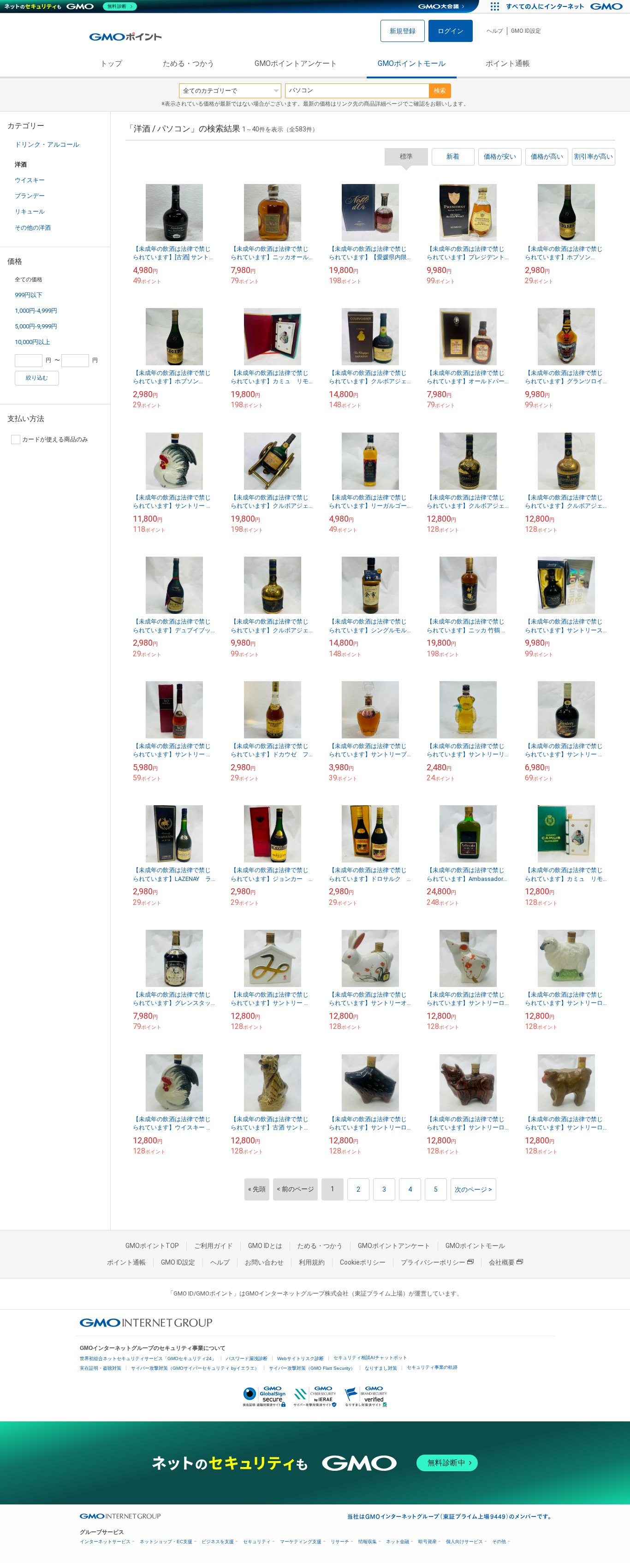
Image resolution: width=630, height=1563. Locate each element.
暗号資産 (427, 1541)
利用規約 (312, 1262)
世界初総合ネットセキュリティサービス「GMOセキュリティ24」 (148, 1358)
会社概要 (502, 1262)
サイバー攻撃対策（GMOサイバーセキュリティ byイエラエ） (195, 1368)
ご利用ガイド (213, 1245)
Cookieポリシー (363, 1262)
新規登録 (403, 31)
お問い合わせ (264, 1262)
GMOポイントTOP (152, 1245)
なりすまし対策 (381, 1368)
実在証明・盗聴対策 (100, 1368)
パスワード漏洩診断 (246, 1358)
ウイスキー (30, 180)
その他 (499, 1541)
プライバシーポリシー (433, 1262)
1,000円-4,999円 (36, 310)
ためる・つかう (188, 63)
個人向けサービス (464, 1541)
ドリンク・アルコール (47, 144)
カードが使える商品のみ (55, 439)
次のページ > (473, 1189)
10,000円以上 (32, 342)
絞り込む (37, 377)
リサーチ (340, 1541)
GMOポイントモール (412, 63)
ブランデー (30, 195)
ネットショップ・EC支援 (166, 1541)
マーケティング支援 (300, 1541)
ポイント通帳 (508, 63)
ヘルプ (495, 31)
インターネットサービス (105, 1541)
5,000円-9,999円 (36, 326)
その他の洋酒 (33, 227)
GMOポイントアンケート (296, 63)
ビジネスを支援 (218, 1541)
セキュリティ (257, 1541)
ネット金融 (397, 1541)
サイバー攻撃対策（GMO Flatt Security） (312, 1368)
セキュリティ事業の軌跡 (432, 1367)
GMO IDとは (265, 1245)
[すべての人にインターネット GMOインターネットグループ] (565, 6)
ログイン (451, 31)
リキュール (30, 211)
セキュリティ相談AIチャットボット (370, 1357)
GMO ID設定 (526, 31)
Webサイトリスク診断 (300, 1358)
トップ (111, 63)
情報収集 (367, 1541)
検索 (440, 90)
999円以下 (28, 294)
